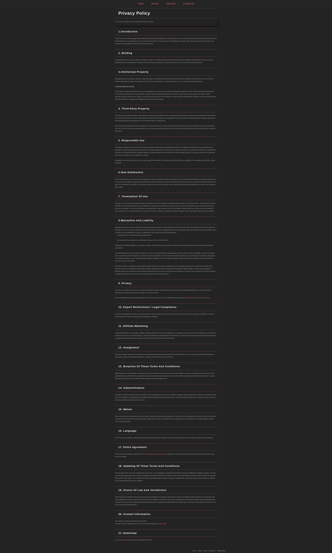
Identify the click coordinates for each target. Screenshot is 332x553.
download (126, 540)
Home (141, 3)
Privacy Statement (190, 297)
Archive (155, 3)
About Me (170, 3)
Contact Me (188, 3)
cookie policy (162, 454)
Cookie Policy (205, 297)
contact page (162, 523)
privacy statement (149, 454)
